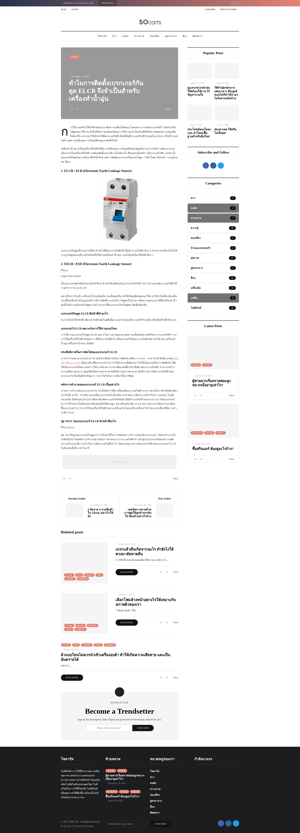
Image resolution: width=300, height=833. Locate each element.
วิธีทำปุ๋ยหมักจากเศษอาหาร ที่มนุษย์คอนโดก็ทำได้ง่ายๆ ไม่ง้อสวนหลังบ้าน (226, 93)
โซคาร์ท (102, 36)
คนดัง (125, 36)
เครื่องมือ (74, 57)
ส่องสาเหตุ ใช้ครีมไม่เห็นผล (225, 131)
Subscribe (210, 9)
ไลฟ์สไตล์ (83, 579)
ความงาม (139, 36)
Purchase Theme (228, 9)
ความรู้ (207, 365)
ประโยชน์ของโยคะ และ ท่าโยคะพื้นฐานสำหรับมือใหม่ (199, 133)
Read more (126, 572)
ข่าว (114, 36)
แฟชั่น (68, 629)
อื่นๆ (184, 36)
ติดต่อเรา (197, 36)
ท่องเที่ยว (155, 36)
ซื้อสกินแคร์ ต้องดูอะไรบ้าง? (213, 449)
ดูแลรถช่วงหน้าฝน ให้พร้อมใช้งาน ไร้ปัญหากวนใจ (199, 91)
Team (63, 9)
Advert (74, 9)
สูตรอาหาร (171, 36)
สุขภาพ (196, 365)
